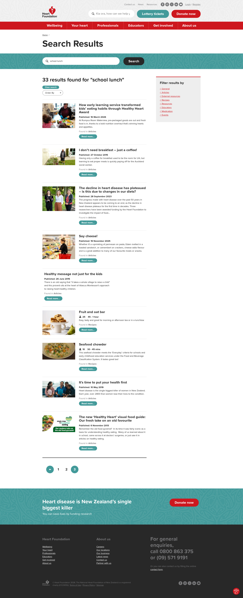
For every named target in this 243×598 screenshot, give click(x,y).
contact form (156, 569)
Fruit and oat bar (92, 312)
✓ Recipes (164, 100)
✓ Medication (166, 111)
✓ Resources (166, 103)
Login (188, 4)
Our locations (103, 550)
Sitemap (100, 585)
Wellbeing (54, 25)
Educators (136, 25)
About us (189, 25)
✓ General (165, 88)
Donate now (186, 14)
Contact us (129, 4)
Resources (152, 4)
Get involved (163, 25)
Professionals (107, 25)
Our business (102, 553)
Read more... (88, 136)
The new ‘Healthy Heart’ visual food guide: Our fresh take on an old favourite (112, 419)
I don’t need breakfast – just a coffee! (108, 150)
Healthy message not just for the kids (73, 274)
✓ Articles (164, 92)
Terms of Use (75, 585)
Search (133, 61)
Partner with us (103, 563)
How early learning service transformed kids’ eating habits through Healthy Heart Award (111, 108)
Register (197, 4)
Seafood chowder (92, 344)
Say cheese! (88, 236)
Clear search (51, 87)
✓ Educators (165, 107)
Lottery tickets (153, 14)
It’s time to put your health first (103, 382)
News (141, 4)
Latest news (102, 556)
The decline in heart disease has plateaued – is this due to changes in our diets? (112, 190)
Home (45, 35)
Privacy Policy (89, 585)
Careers (100, 546)
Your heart (80, 25)
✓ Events (164, 115)
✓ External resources (170, 96)
